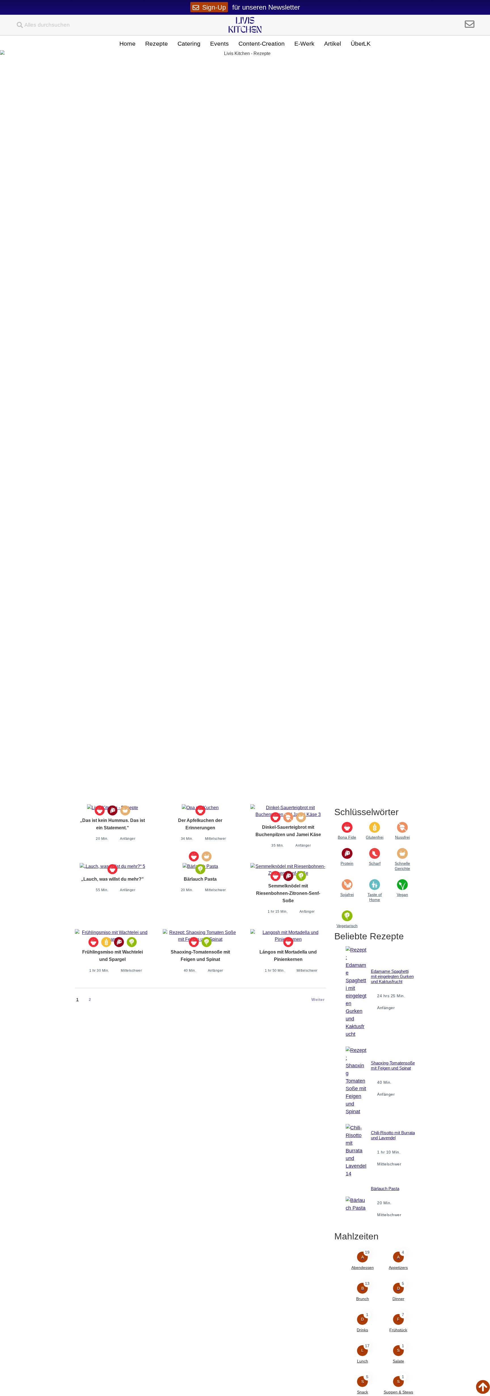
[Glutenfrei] (106, 942)
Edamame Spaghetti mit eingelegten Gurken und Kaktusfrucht (392, 976)
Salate (398, 1361)
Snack (362, 1392)
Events (219, 43)
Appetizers (398, 1267)
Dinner (398, 1298)
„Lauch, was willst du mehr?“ (112, 879)
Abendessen (362, 1267)
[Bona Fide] (100, 810)
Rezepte (156, 43)
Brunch (362, 1298)
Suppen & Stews (398, 1392)
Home (127, 43)
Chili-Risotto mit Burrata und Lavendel (393, 1135)
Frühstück (398, 1330)
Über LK (361, 43)
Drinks (362, 1330)
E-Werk (304, 43)
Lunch (362, 1361)
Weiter (317, 999)
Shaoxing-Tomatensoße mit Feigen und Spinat (393, 1065)
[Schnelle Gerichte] (125, 810)
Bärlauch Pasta (200, 879)
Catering (189, 43)
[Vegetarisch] (200, 869)
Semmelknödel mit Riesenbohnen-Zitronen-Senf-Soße (288, 893)
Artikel (332, 43)
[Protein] (112, 810)
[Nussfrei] (288, 817)
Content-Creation (261, 43)
